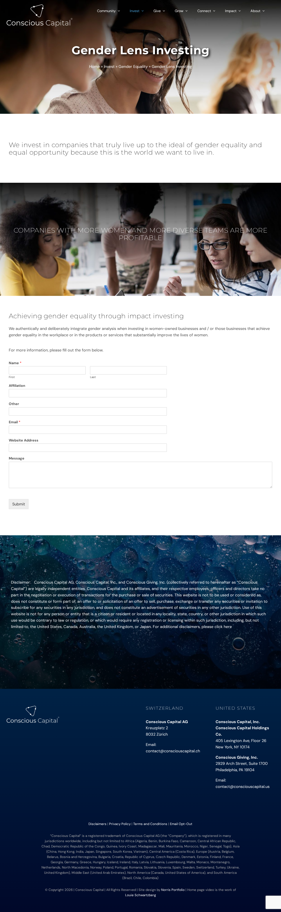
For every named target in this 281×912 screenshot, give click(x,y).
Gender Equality (133, 66)
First (12, 377)
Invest (109, 66)
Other (14, 404)
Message (16, 458)
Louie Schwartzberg (140, 895)
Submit (18, 504)
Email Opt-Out (181, 824)
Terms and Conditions (150, 824)
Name (15, 363)
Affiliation (17, 386)
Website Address (23, 440)
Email (14, 422)
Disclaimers (97, 824)
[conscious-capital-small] (33, 707)
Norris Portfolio (173, 890)
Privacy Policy (120, 824)
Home (94, 66)
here (228, 626)
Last (93, 377)
